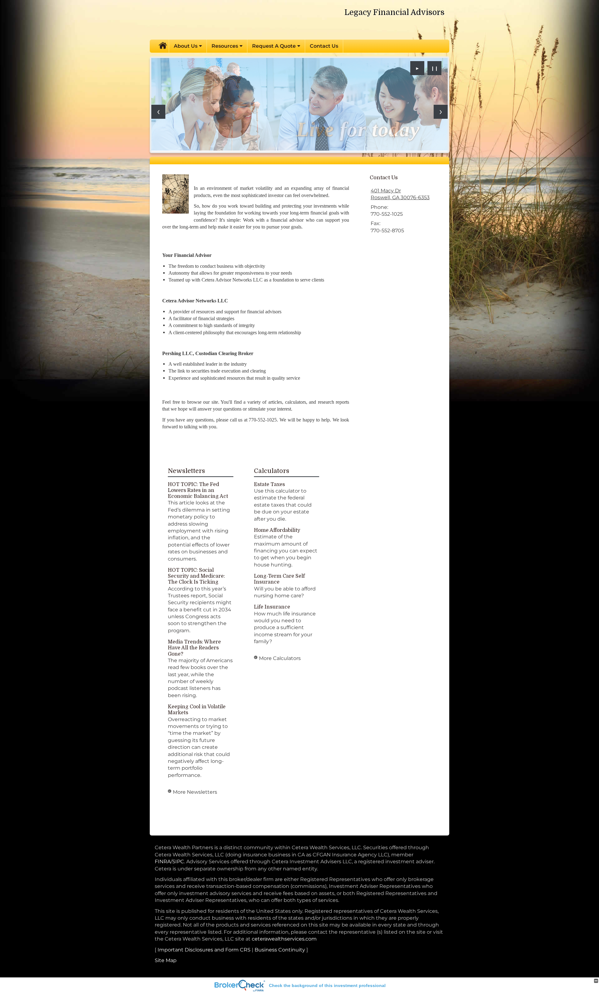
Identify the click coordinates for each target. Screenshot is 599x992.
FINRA (163, 861)
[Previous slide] (158, 112)
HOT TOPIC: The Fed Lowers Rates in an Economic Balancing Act (198, 490)
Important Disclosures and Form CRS (204, 950)
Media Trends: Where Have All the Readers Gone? (194, 648)
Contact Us (324, 46)
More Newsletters (195, 792)
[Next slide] (441, 112)
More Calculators (280, 658)
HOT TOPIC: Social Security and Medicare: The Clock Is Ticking (196, 576)
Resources (225, 46)
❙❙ (434, 68)
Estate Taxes (269, 484)
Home (162, 46)
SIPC (178, 861)
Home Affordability (277, 530)
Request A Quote (274, 46)
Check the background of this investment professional (327, 985)
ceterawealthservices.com (284, 939)
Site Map (166, 960)
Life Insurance (272, 607)
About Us (185, 46)
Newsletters (186, 470)
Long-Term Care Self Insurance (279, 579)
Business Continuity (280, 950)
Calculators (271, 470)
